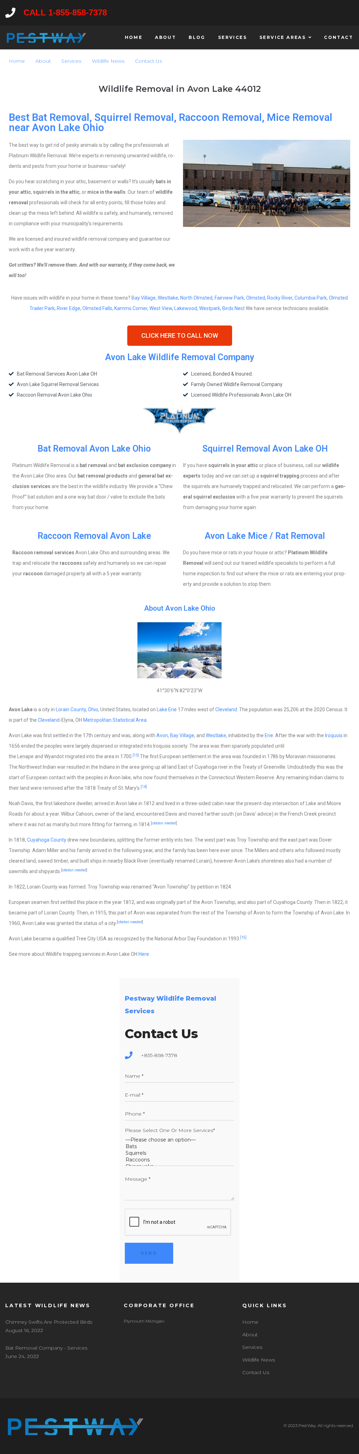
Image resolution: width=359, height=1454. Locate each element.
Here (143, 954)
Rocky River (279, 298)
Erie (269, 735)
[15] (244, 937)
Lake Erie (167, 709)
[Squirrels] (179, 1153)
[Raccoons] (179, 1160)
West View (160, 308)
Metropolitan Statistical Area (115, 720)
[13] (136, 755)
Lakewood (185, 308)
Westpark (209, 308)
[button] (179, 335)
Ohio (93, 709)
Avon (162, 735)
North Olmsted (196, 298)
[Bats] (179, 1146)
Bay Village (143, 298)
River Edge (68, 308)
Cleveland (226, 709)
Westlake (168, 298)
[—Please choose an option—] (179, 1140)
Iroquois (334, 735)
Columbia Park (310, 298)
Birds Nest (233, 308)
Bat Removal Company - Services (46, 1348)
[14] (144, 786)
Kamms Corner (130, 308)
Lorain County (71, 709)
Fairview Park (229, 298)
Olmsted (255, 298)
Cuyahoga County (46, 840)
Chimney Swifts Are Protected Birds (48, 1322)
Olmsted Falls (97, 308)
